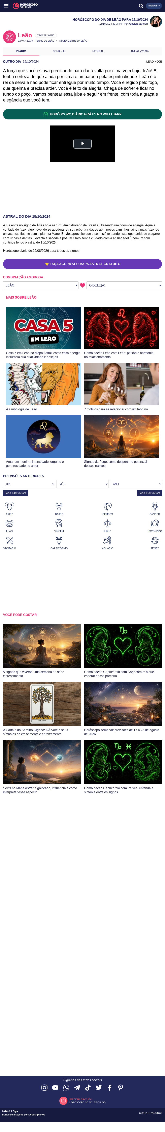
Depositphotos (36, 1114)
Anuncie (157, 1113)
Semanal (59, 51)
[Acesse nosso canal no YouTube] (55, 1088)
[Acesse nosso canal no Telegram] (77, 1088)
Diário (21, 51)
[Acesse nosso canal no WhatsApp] (66, 1088)
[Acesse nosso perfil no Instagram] (44, 1088)
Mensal (98, 51)
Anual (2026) (139, 51)
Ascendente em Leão (73, 40)
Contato (145, 1113)
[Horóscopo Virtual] (44, 6)
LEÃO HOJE (154, 61)
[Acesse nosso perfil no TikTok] (88, 1088)
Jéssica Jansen (138, 23)
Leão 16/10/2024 (149, 492)
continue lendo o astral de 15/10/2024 (30, 242)
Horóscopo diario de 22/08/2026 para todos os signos (41, 250)
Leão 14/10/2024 (15, 492)
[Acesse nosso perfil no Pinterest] (120, 1088)
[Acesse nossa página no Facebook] (109, 1088)
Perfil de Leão (44, 40)
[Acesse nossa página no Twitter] (98, 1088)
